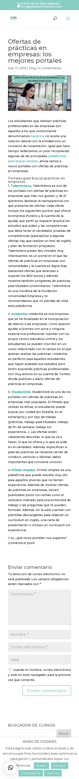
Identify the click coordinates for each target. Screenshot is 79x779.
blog (32, 68)
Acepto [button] (41, 765)
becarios (37, 136)
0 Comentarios (50, 68)
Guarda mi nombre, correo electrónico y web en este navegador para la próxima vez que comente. (39, 675)
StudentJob (21, 392)
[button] (10, 767)
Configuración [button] (30, 773)
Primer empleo (23, 470)
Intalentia (19, 314)
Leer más (53, 773)
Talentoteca (21, 186)
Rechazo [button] (60, 765)
